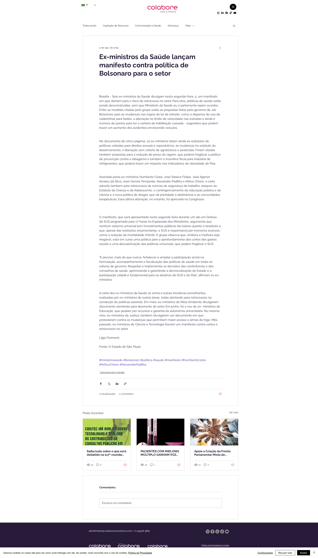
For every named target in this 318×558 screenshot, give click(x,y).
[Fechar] (314, 552)
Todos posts (89, 25)
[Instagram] (218, 12)
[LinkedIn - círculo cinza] (217, 532)
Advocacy (173, 25)
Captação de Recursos (116, 25)
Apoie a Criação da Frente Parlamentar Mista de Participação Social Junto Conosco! (212, 452)
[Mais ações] (220, 48)
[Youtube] (234, 12)
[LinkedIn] (222, 12)
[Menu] (233, 7)
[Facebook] (226, 12)
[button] (234, 25)
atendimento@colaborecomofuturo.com (110, 531)
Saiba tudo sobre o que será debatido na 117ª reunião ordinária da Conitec (106, 452)
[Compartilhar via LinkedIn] (117, 383)
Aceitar (303, 552)
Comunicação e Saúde (148, 25)
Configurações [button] (265, 552)
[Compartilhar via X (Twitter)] (108, 383)
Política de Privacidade (140, 552)
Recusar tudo (285, 552)
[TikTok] (230, 12)
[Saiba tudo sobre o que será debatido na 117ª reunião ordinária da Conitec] (107, 432)
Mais (188, 25)
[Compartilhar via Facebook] (100, 383)
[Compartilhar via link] (125, 383)
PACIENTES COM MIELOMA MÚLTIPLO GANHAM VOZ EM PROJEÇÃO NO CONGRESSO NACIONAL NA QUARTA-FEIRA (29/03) (160, 452)
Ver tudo (233, 412)
